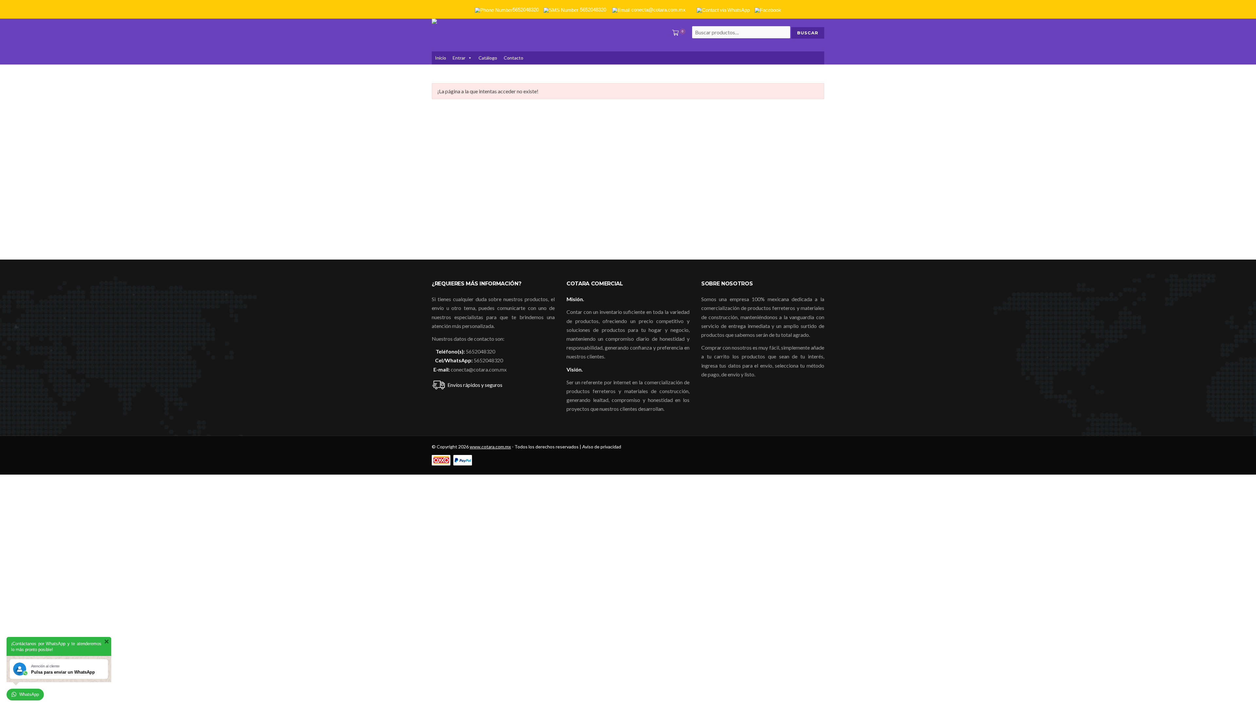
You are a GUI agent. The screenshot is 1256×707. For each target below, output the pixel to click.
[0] (674, 33)
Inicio (440, 58)
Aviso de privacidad (601, 446)
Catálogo (488, 58)
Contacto (513, 58)
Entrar (459, 58)
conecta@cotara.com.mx (479, 369)
